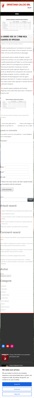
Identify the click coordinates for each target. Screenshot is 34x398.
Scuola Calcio (4, 298)
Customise (17, 389)
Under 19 (3, 309)
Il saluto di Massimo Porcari (7, 213)
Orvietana (3, 292)
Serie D (3, 304)
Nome (2, 167)
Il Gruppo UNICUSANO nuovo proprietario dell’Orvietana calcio (16, 211)
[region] (17, 382)
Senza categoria (5, 301)
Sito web (2, 177)
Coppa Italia (4, 289)
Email (2, 172)
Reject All (17, 394)
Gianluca (2, 249)
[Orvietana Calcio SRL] (16, 8)
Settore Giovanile (5, 307)
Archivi (2, 274)
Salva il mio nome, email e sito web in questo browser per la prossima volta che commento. (16, 183)
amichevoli (3, 286)
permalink (3, 117)
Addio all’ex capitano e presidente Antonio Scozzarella (14, 226)
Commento (3, 141)
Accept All (17, 384)
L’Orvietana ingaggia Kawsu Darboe (16, 255)
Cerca (1, 197)
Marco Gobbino (19, 43)
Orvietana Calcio (17, 115)
